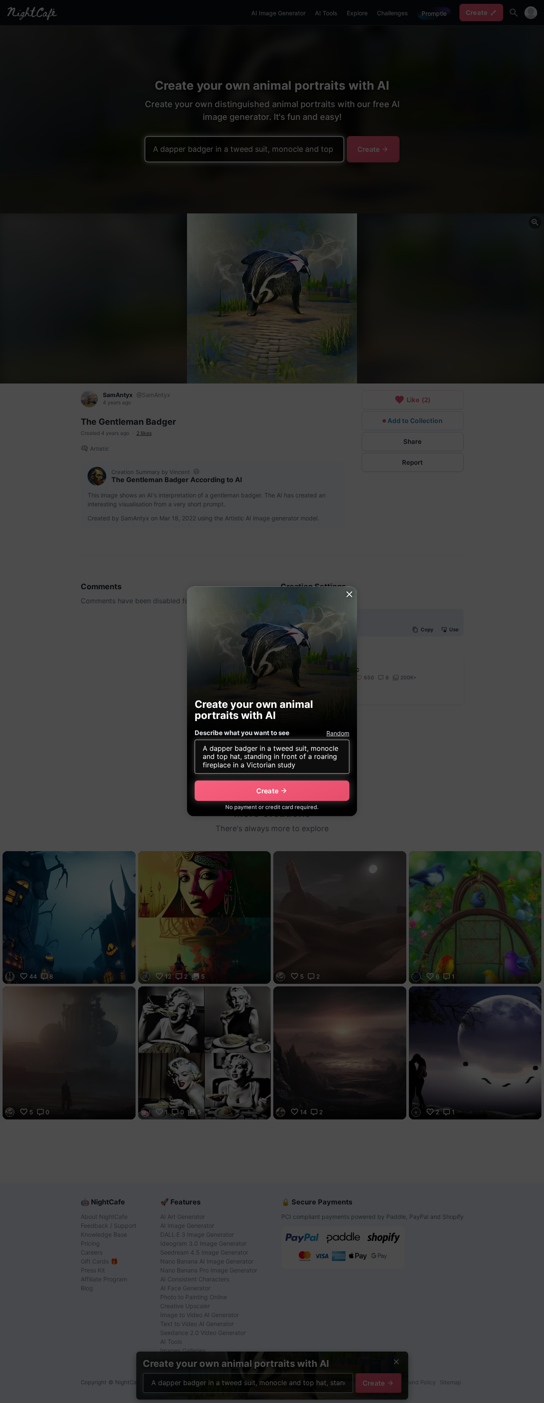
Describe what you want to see (242, 733)
